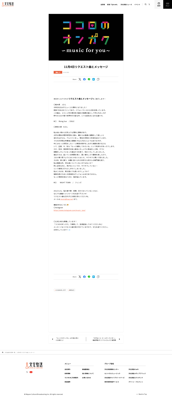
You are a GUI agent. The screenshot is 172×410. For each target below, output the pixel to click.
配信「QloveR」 (112, 4)
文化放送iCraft (134, 369)
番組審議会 (85, 369)
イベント (137, 4)
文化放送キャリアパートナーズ (115, 378)
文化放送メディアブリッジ (137, 373)
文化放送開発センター (112, 369)
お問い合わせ (86, 378)
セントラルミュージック (112, 373)
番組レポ (58, 72)
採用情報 (67, 373)
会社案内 (67, 369)
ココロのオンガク (60, 290)
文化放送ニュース (126, 4)
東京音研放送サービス (112, 382)
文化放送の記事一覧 (10, 352)
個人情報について (88, 373)
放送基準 (67, 382)
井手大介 (71, 290)
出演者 (103, 4)
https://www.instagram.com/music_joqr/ (70, 210)
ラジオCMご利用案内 (71, 378)
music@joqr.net (66, 199)
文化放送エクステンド (136, 378)
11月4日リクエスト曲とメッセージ (26, 352)
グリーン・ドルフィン (136, 382)
